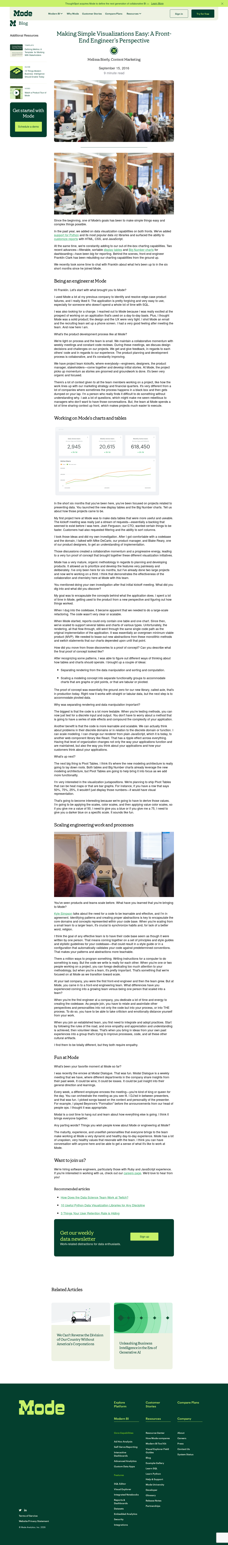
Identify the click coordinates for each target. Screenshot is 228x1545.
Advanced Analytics (125, 1460)
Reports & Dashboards (121, 1501)
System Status (185, 1454)
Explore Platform (120, 1404)
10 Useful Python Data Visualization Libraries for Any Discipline (103, 1205)
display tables (113, 249)
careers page (132, 1173)
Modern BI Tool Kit (156, 1443)
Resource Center (155, 1432)
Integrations (121, 1524)
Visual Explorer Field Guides (157, 1450)
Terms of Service (28, 1515)
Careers (181, 1438)
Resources (133, 13)
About (180, 1432)
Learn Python (153, 1473)
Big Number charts (141, 249)
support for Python (66, 235)
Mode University (155, 1484)
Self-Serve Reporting (126, 1446)
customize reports (66, 239)
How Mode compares (158, 1438)
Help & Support (154, 1479)
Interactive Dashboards (121, 1454)
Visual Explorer (122, 1489)
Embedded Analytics (125, 1513)
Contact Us (183, 1448)
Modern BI (54, 13)
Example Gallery (155, 1462)
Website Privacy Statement (34, 1520)
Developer (151, 1489)
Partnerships (153, 1505)
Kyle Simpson (63, 913)
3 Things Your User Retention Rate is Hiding (90, 1213)
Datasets (119, 1508)
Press (180, 1443)
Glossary (151, 1495)
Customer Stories (92, 13)
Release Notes (153, 1500)
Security (119, 1519)
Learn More (157, 3)
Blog (148, 1457)
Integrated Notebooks (126, 1494)
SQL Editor (120, 1483)
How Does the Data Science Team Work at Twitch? (94, 1197)
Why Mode (73, 13)
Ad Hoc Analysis (123, 1441)
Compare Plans (113, 13)
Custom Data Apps (124, 1466)
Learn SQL (151, 1468)
